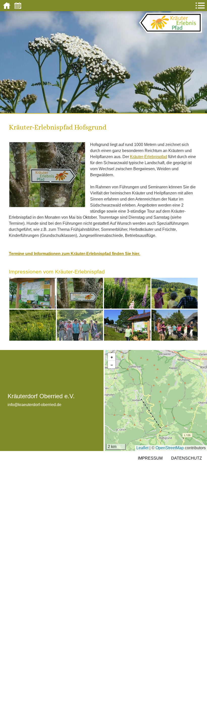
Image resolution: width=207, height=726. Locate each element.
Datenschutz (186, 458)
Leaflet (142, 448)
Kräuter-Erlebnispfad (148, 157)
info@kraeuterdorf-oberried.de (34, 405)
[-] (32, 293)
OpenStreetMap (170, 448)
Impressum (150, 458)
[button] (111, 357)
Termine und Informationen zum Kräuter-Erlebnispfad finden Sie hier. (74, 254)
